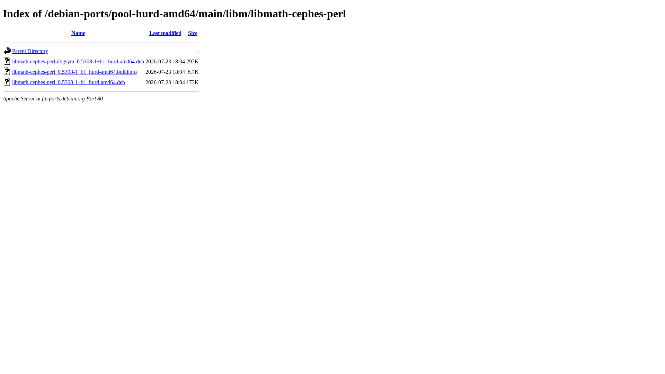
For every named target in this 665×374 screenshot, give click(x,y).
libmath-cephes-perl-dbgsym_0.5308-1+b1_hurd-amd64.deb (78, 61)
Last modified (165, 33)
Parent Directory (30, 51)
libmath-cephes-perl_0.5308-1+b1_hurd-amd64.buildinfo (74, 72)
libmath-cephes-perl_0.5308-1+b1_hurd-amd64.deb (68, 82)
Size (192, 33)
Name (78, 33)
